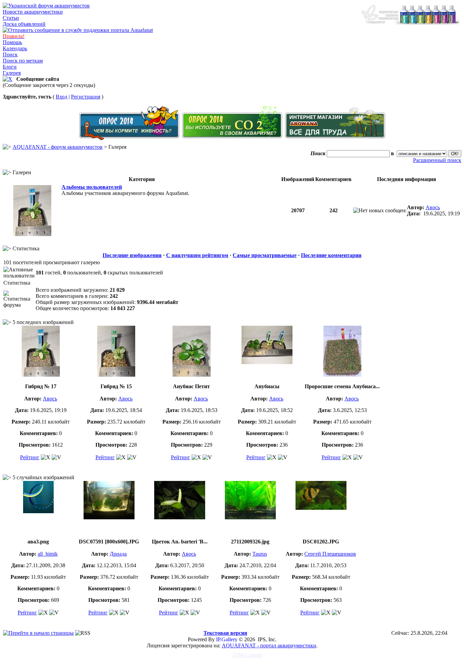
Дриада (118, 554)
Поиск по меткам (23, 61)
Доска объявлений (24, 24)
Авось (433, 207)
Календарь (15, 48)
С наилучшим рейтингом (197, 255)
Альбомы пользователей (91, 187)
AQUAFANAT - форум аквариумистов (58, 147)
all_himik (48, 554)
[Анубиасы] (267, 362)
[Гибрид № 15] (116, 375)
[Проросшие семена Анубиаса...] (342, 375)
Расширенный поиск (437, 160)
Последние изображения (132, 255)
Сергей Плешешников (330, 554)
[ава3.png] (38, 511)
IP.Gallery (226, 639)
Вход (61, 97)
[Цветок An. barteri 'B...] (179, 517)
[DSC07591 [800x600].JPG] (109, 517)
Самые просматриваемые (265, 255)
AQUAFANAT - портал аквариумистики (269, 645)
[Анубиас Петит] (192, 375)
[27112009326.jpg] (250, 517)
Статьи (11, 18)
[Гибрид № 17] (32, 234)
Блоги (10, 67)
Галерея (12, 73)
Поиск (10, 54)
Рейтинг (29, 457)
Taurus (259, 554)
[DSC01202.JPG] (321, 508)
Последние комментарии (331, 255)
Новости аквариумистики (33, 12)
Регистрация (85, 97)
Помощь (12, 42)
